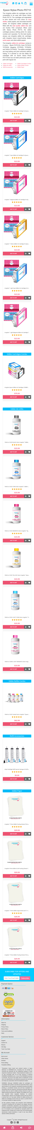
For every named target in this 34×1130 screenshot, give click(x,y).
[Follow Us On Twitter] (12, 1122)
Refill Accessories (8, 67)
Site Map (3, 1047)
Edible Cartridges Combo (24, 63)
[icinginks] (4, 3)
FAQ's (2, 1033)
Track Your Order (5, 1049)
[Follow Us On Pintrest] (18, 1122)
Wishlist (3, 1060)
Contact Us (4, 1042)
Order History (4, 1058)
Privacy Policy (4, 1027)
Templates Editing (6, 1065)
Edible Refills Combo (23, 65)
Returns (3, 1044)
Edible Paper (20, 67)
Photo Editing (4, 1062)
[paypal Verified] (9, 1003)
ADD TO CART (13, 120)
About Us (3, 1022)
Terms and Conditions (7, 1031)
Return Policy (4, 1029)
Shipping (3, 1024)
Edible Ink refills (7, 65)
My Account (4, 1056)
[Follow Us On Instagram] (15, 1122)
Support (3, 1040)
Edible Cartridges (7, 63)
